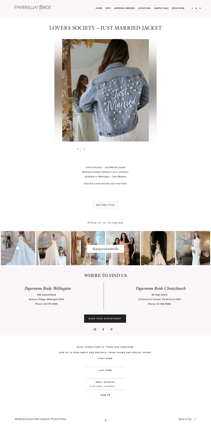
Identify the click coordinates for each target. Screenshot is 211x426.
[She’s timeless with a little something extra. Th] (18, 248)
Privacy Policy (58, 419)
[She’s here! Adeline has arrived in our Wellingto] (158, 248)
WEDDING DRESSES (124, 8)
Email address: (105, 382)
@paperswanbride (105, 249)
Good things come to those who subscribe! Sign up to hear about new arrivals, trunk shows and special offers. (105, 350)
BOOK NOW (178, 8)
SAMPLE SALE (161, 8)
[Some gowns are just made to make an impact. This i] (193, 248)
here (124, 183)
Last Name (105, 370)
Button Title (105, 205)
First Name (105, 359)
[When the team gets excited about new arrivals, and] (53, 248)
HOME (99, 8)
